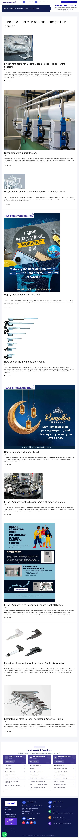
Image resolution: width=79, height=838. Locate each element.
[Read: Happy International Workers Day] (32, 252)
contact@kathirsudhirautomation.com (46, 2)
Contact (32, 8)
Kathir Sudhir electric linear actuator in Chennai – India (33, 719)
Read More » (7, 80)
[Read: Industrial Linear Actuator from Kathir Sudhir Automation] (23, 643)
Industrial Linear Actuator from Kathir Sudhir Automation (34, 663)
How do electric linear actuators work (24, 361)
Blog (26, 8)
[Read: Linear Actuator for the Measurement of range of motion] (23, 486)
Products (19, 8)
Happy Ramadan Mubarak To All (21, 452)
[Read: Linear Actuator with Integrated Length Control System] (29, 562)
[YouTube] (31, 822)
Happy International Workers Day (22, 294)
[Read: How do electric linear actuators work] (21, 337)
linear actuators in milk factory (20, 153)
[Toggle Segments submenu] (15, 8)
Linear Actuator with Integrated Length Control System (33, 605)
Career (37, 8)
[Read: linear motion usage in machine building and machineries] (14, 181)
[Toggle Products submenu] (22, 8)
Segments (12, 8)
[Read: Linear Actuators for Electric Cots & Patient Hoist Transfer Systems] (18, 48)
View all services (9, 761)
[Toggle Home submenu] (7, 8)
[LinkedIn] (34, 822)
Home (5, 8)
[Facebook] (27, 822)
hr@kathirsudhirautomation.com (61, 819)
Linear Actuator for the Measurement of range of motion (34, 502)
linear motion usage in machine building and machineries (35, 191)
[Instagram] (23, 822)
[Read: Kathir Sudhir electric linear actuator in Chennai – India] (27, 700)
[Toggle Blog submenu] (27, 8)
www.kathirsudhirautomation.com (61, 823)
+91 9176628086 (29, 2)
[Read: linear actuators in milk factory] (39, 119)
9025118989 (60, 817)
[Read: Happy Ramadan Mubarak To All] (39, 416)
